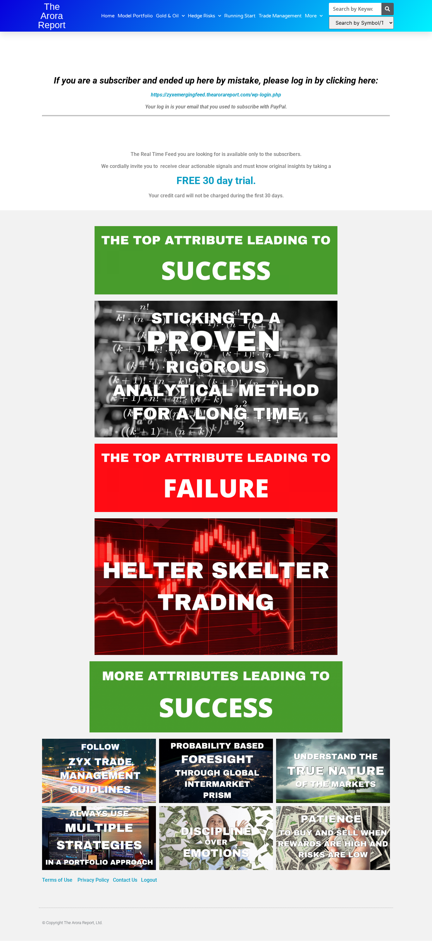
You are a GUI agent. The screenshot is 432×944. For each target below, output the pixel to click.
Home (107, 16)
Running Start (240, 16)
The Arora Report (51, 16)
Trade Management (280, 16)
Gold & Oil (167, 16)
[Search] (387, 9)
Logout (149, 880)
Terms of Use (58, 880)
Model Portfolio (135, 16)
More (311, 16)
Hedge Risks (201, 16)
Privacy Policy (93, 880)
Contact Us (125, 880)
